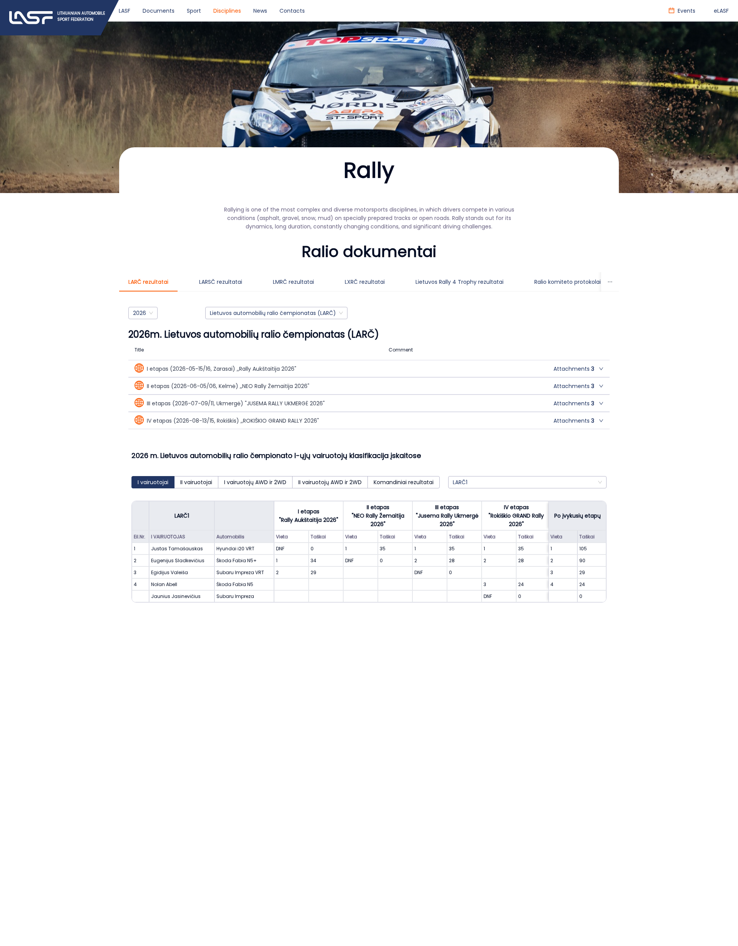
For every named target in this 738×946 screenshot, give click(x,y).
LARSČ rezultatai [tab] (220, 282)
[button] (369, 368)
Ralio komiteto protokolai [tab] (567, 282)
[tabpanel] (369, 462)
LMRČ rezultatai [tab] (293, 282)
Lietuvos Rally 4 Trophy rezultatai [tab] (460, 282)
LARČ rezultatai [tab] (148, 282)
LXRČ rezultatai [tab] (365, 282)
